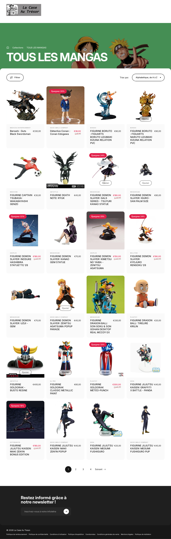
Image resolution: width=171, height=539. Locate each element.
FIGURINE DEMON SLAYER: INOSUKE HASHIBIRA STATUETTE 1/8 (20, 261)
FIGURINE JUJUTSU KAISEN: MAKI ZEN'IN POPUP (61, 448)
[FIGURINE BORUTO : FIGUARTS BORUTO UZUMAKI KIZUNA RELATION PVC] (106, 105)
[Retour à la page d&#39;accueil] (7, 47)
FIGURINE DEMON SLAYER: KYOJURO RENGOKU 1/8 (140, 261)
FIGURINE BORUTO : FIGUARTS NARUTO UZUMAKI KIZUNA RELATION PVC (141, 137)
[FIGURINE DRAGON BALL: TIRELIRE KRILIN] (146, 295)
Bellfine (134, 253)
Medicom (14, 192)
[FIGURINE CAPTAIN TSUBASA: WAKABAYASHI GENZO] (25, 169)
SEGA (132, 381)
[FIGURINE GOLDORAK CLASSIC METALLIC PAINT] (65, 359)
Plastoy (133, 317)
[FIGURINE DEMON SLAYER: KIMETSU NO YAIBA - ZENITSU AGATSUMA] (106, 230)
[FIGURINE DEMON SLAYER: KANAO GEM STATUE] (65, 230)
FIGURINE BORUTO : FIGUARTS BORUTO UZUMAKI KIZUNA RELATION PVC (101, 137)
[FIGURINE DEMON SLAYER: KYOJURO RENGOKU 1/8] (146, 230)
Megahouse (95, 192)
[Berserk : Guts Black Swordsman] (25, 105)
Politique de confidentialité (38, 534)
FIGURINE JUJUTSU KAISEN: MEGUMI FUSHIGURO (101, 448)
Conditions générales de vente (108, 534)
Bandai (93, 128)
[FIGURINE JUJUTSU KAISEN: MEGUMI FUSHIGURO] (106, 420)
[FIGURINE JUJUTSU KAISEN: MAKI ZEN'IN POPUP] (65, 420)
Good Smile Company (59, 128)
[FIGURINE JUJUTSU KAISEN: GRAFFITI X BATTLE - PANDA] (146, 359)
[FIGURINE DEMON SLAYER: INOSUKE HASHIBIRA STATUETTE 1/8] (25, 230)
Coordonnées (90, 534)
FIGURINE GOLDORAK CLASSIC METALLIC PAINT (61, 389)
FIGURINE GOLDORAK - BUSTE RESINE (18, 387)
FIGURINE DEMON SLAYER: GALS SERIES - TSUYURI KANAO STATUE (101, 200)
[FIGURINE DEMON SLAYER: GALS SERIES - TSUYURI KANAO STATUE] (106, 169)
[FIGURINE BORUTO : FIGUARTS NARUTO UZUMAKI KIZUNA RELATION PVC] (146, 105)
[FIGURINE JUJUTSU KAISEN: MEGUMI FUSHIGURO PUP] (146, 420)
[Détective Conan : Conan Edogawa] (65, 105)
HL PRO (53, 381)
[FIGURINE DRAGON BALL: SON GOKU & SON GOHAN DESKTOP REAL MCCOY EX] (106, 295)
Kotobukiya (15, 442)
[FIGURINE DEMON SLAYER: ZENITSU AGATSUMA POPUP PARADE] (65, 295)
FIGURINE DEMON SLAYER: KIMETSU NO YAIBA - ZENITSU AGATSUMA (101, 262)
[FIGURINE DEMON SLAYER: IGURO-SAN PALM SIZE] (146, 169)
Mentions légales (127, 534)
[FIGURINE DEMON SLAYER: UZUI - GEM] (25, 295)
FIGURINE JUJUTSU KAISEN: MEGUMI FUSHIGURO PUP (141, 448)
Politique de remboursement (16, 534)
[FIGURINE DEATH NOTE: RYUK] (65, 169)
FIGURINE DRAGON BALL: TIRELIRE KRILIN (141, 323)
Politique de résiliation (143, 534)
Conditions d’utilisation (58, 534)
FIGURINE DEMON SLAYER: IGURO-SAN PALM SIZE (140, 198)
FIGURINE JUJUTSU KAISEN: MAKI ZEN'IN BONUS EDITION (20, 450)
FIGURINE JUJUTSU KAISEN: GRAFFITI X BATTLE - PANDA (141, 387)
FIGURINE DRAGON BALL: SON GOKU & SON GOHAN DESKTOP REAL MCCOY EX (100, 326)
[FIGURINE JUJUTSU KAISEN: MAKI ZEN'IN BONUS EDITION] (25, 420)
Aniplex (13, 253)
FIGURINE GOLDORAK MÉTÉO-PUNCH (99, 387)
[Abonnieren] (66, 511)
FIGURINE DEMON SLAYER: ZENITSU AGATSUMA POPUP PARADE (61, 325)
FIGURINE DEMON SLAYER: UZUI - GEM (20, 323)
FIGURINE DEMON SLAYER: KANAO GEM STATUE (60, 259)
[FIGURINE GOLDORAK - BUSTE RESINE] (25, 359)
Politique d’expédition (76, 534)
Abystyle (54, 192)
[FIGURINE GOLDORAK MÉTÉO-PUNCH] (106, 359)
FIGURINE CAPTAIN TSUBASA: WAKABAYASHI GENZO (21, 200)
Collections (17, 47)
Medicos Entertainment (20, 128)
